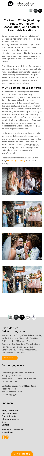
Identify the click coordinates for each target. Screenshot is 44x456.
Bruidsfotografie (9, 416)
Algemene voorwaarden (13, 429)
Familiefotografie (9, 413)
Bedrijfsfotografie (10, 410)
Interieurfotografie (10, 419)
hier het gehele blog (16, 160)
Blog (4, 422)
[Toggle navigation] (4, 11)
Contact (5, 425)
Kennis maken (8, 358)
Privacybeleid (8, 432)
